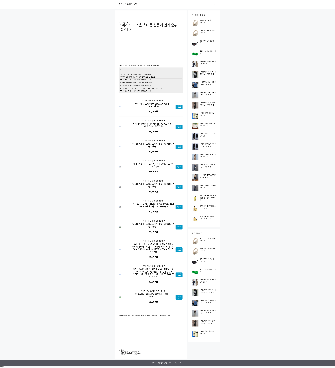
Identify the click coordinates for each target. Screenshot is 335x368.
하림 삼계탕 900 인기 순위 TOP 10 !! (130, 352)
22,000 (153, 211)
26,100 (153, 191)
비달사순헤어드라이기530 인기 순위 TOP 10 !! (132, 354)
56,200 (153, 302)
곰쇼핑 (122, 350)
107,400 (153, 171)
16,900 (153, 257)
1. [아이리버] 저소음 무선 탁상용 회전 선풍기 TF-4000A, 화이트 (135, 74)
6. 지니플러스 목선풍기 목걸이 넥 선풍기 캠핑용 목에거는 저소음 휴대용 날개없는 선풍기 (141, 88)
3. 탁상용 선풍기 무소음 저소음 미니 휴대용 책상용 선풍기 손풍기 (135, 80)
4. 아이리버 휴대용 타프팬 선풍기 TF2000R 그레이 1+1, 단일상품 (136, 82)
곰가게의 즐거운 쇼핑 (128, 4)
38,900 (153, 131)
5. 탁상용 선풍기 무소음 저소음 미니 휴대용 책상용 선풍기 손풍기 (135, 85)
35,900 (153, 111)
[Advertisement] (151, 48)
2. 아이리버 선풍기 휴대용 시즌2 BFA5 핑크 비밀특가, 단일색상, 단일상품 (137, 77)
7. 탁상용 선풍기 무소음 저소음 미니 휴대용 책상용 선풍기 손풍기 (135, 91)
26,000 (153, 232)
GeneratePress (179, 363)
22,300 (153, 151)
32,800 (153, 282)
